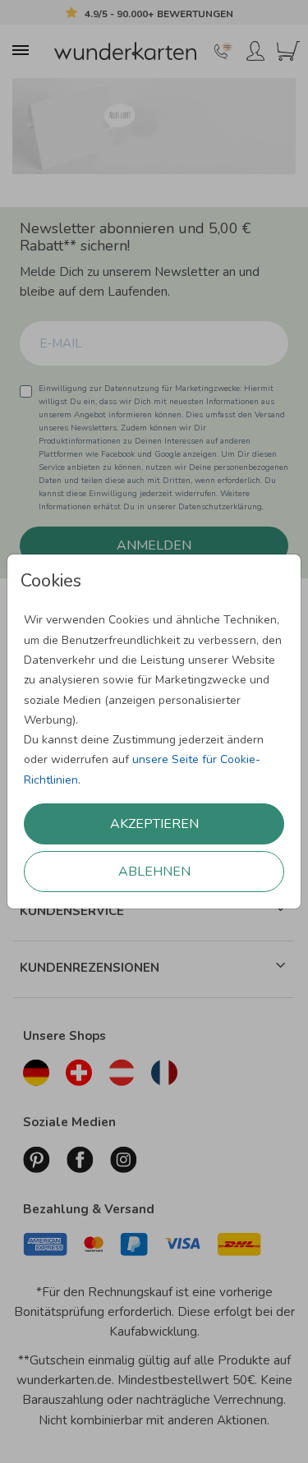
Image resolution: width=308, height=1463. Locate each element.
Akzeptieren (154, 824)
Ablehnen (154, 872)
